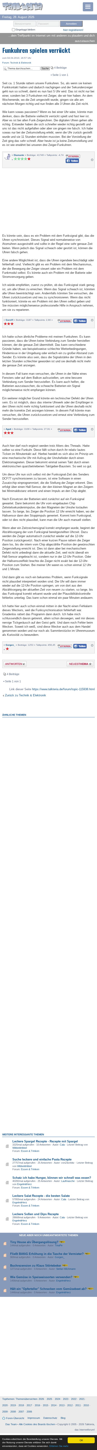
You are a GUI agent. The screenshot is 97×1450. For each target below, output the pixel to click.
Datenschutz (50, 1418)
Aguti (8, 429)
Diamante (19, 155)
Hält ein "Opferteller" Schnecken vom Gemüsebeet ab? (48, 1289)
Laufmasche (68, 1181)
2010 (86, 1405)
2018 (21, 1405)
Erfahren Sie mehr (58, 1446)
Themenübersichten (26, 1399)
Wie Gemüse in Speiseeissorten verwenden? (41, 1277)
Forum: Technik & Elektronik (16, 62)
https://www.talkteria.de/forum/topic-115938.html (63, 689)
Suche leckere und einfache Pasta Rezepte (42, 1159)
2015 (45, 1405)
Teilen (69, 162)
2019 (13, 1405)
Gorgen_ (10, 645)
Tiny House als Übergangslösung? (34, 1242)
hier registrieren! (73, 30)
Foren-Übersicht (15, 1418)
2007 (21, 1411)
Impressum (34, 1418)
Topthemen (8, 1399)
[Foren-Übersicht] (22, 7)
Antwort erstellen (12, 664)
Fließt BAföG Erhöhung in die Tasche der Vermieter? (47, 1254)
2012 (70, 1405)
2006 (29, 1411)
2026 (41, 1399)
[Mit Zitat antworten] (73, 156)
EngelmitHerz (24, 1184)
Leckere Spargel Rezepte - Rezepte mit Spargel (45, 1141)
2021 (82, 1399)
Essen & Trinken (30, 1151)
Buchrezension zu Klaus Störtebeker (35, 1265)
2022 (73, 1399)
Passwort (43, 23)
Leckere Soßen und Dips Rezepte (35, 1214)
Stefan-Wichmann (66, 1269)
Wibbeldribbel (19, 1147)
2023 (65, 1399)
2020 (5, 1405)
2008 (13, 1411)
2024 (57, 1399)
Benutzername (23, 23)
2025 (49, 1399)
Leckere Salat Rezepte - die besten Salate (41, 1195)
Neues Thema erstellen (79, 664)
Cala (62, 1144)
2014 (53, 1405)
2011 (78, 1405)
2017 (29, 1405)
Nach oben (92, 646)
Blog (63, 1418)
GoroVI (9, 320)
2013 (62, 1405)
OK (81, 1440)
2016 (37, 1405)
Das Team (11, 1424)
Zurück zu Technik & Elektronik (25, 695)
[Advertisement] (48, 200)
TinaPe (58, 1245)
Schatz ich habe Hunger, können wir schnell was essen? (51, 1177)
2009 (5, 1411)
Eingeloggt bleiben (25, 29)
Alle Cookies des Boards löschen (37, 1424)
